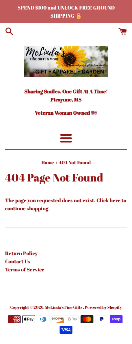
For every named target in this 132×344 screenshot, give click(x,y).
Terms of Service (24, 269)
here (115, 200)
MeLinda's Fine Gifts (64, 307)
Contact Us (17, 261)
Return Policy (21, 253)
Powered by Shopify (103, 307)
